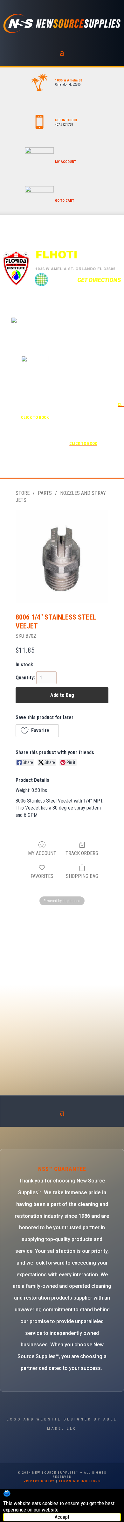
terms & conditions (80, 1481)
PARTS (45, 493)
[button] (37, 730)
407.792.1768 (64, 125)
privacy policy (39, 1481)
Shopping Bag (82, 876)
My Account (42, 853)
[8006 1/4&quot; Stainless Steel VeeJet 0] (62, 556)
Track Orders (81, 853)
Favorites (42, 876)
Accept (62, 1517)
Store (23, 493)
